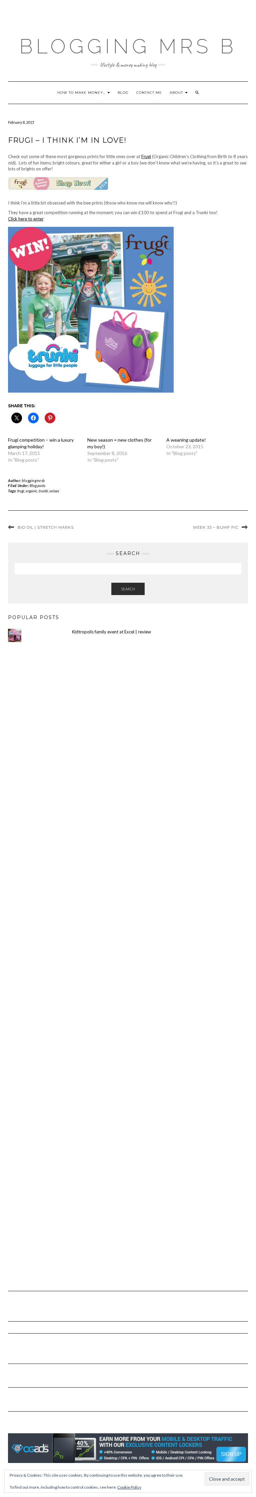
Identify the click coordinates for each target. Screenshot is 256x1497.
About (177, 92)
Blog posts (37, 485)
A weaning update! (186, 440)
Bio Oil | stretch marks (46, 527)
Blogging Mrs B (128, 46)
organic (31, 491)
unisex (54, 491)
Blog (123, 92)
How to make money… (82, 92)
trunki (43, 491)
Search (128, 589)
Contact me (149, 92)
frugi (20, 491)
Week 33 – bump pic (215, 527)
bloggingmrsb (33, 480)
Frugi (146, 156)
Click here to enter (26, 218)
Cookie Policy (129, 1487)
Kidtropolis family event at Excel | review (111, 631)
